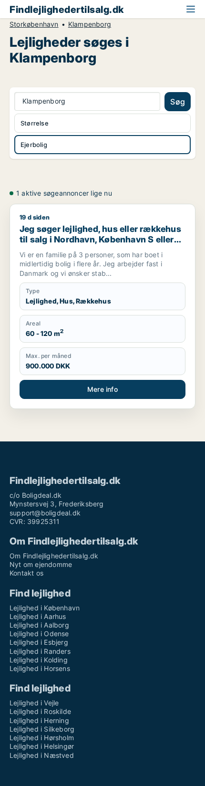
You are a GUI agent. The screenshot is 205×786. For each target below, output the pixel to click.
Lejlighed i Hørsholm (42, 738)
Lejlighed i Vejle (34, 703)
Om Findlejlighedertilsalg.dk (54, 556)
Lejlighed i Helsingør (42, 746)
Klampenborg (89, 24)
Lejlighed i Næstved (42, 755)
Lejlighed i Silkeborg (42, 729)
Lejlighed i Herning (39, 720)
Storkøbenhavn (34, 24)
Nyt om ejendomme (41, 564)
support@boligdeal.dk (45, 513)
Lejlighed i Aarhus (38, 616)
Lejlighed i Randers (40, 651)
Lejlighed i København (45, 608)
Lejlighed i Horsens (40, 668)
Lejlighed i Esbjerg (39, 642)
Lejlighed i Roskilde (40, 711)
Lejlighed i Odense (39, 633)
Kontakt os (26, 573)
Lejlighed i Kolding (39, 660)
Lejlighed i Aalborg (39, 625)
